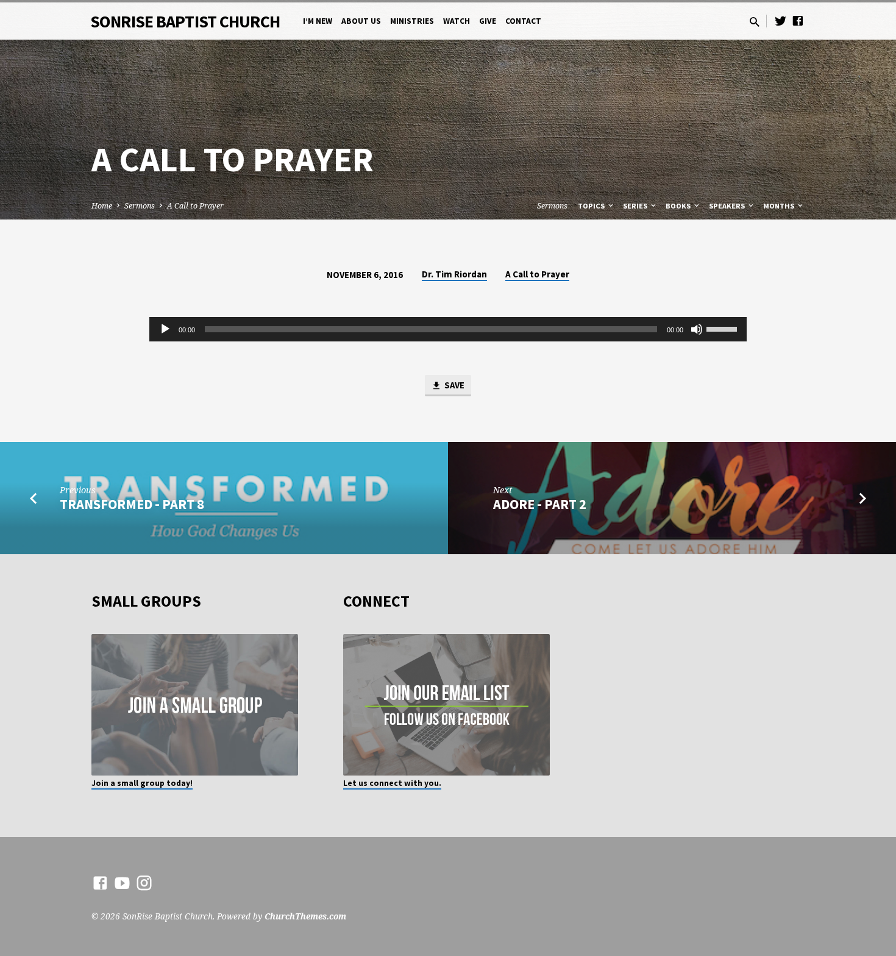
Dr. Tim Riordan (454, 274)
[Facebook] (798, 20)
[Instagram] (144, 882)
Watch (456, 21)
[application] (448, 329)
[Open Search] (754, 21)
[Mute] (697, 329)
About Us (361, 21)
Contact (523, 21)
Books (679, 205)
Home (101, 206)
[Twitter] (781, 20)
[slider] (723, 328)
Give (487, 21)
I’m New (317, 21)
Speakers (728, 205)
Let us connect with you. (392, 783)
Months (779, 205)
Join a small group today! (142, 783)
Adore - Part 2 (539, 504)
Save (453, 385)
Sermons (139, 206)
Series (636, 205)
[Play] (165, 329)
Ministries (412, 21)
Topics (592, 205)
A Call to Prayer (195, 206)
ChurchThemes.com (305, 916)
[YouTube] (122, 882)
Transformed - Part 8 (132, 504)
